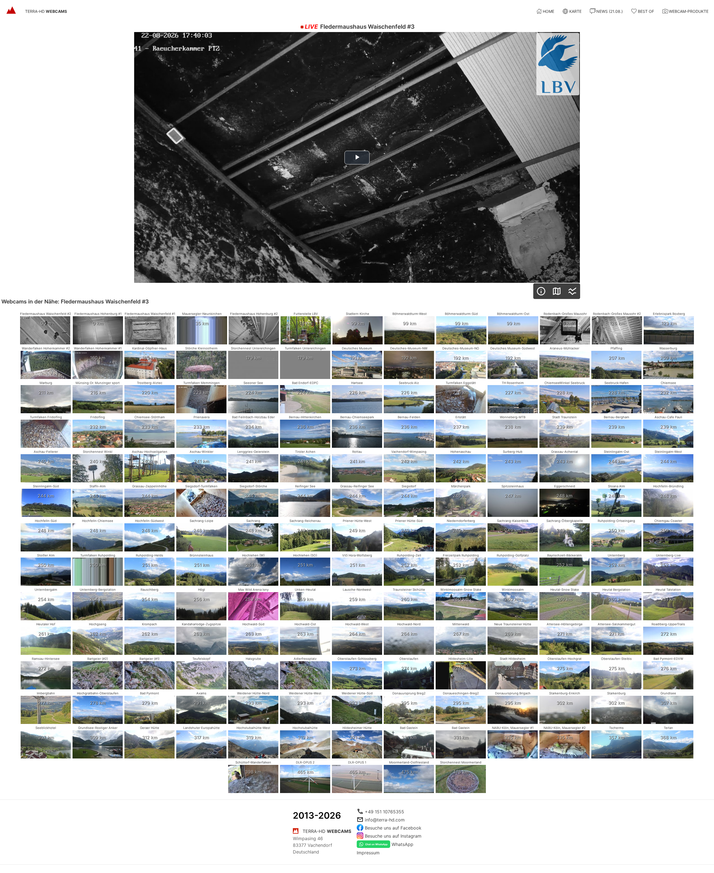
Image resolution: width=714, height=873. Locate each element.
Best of (646, 11)
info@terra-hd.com (385, 820)
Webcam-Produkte (688, 11)
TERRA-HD (46, 11)
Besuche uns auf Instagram (393, 836)
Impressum (368, 852)
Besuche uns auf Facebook (393, 828)
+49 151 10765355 (384, 811)
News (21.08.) (609, 11)
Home (548, 11)
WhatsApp (402, 844)
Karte (575, 11)
